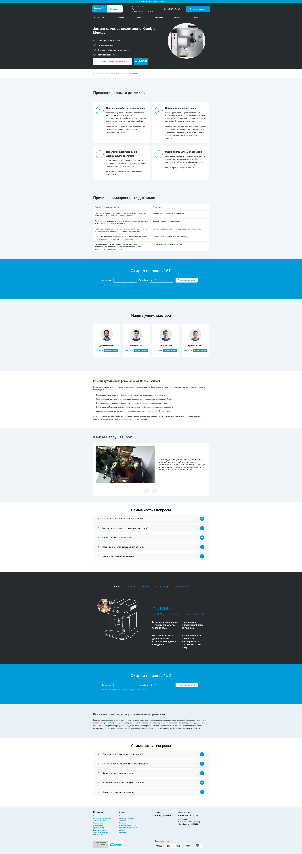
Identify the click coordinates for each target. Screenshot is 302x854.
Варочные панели (99, 830)
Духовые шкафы (99, 828)
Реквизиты (123, 820)
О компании (123, 816)
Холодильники (98, 835)
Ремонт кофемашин (100, 74)
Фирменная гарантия (126, 818)
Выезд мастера (162, 586)
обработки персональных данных (134, 285)
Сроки (117, 586)
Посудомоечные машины (102, 818)
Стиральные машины (100, 816)
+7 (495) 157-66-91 (173, 9)
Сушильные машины (100, 820)
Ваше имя (106, 280)
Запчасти (130, 586)
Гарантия (145, 586)
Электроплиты (98, 823)
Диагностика (181, 586)
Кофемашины (98, 825)
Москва (141, 6)
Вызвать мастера (111, 350)
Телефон (143, 280)
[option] (151, 464)
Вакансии (122, 832)
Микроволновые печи (100, 832)
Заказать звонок (197, 9)
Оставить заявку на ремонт (113, 61)
